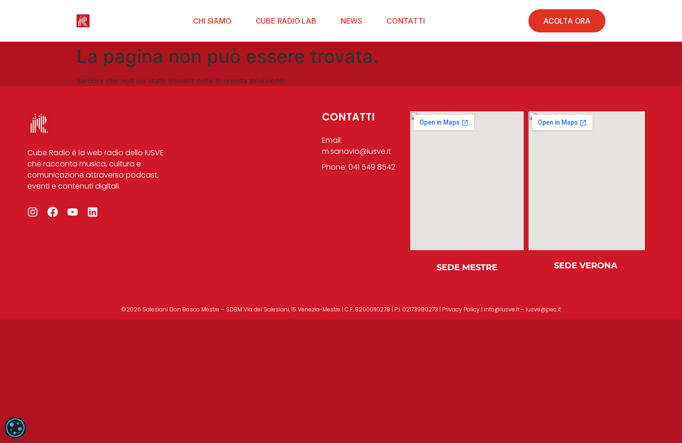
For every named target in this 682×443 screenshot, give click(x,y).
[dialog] (15, 427)
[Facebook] (52, 212)
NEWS (351, 20)
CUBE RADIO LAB (286, 20)
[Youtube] (72, 212)
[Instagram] (32, 212)
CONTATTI (405, 20)
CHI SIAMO (212, 20)
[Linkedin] (92, 212)
